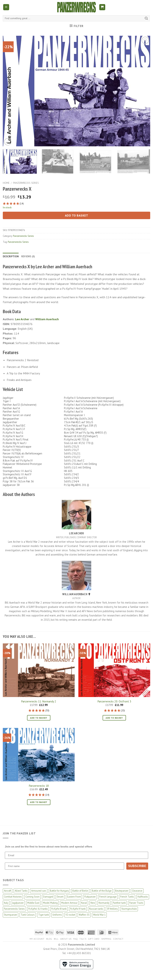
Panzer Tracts (136, 902)
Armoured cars (38, 890)
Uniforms (57, 914)
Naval (84, 902)
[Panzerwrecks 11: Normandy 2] (39, 670)
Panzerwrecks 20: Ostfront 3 (114, 701)
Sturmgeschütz (129, 908)
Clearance (137, 890)
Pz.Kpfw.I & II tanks (38, 908)
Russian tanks (96, 908)
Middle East (33, 902)
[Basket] (102, 7)
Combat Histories (13, 896)
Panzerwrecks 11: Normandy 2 (38, 701)
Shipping (106, 938)
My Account (37, 938)
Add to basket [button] (38, 717)
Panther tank (119, 902)
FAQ (75, 938)
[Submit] (146, 18)
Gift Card (94, 938)
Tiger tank (43, 914)
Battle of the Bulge (102, 890)
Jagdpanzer (18, 902)
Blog (49, 938)
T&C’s (82, 938)
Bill (56, 938)
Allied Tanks (21, 890)
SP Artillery (112, 908)
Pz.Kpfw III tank (59, 908)
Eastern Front (74, 896)
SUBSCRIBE (137, 866)
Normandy (104, 902)
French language (108, 896)
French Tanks (127, 896)
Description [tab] (11, 256)
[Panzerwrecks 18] (39, 754)
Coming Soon (32, 896)
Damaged (48, 896)
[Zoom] (7, 141)
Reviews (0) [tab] (28, 256)
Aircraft (7, 890)
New (92, 902)
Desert (60, 896)
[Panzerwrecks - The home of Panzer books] (76, 7)
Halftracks (143, 896)
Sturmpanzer (10, 914)
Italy (6, 902)
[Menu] (6, 7)
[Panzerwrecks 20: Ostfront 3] (114, 670)
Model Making (50, 902)
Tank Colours (28, 914)
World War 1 (99, 914)
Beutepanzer (121, 890)
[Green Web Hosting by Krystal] (76, 964)
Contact (118, 938)
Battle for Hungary (59, 890)
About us (65, 938)
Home (6, 182)
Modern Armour (69, 902)
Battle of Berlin (80, 890)
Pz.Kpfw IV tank (78, 908)
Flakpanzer (90, 896)
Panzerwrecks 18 (39, 786)
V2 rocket (70, 914)
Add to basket (76, 215)
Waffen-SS (84, 914)
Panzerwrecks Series (26, 182)
